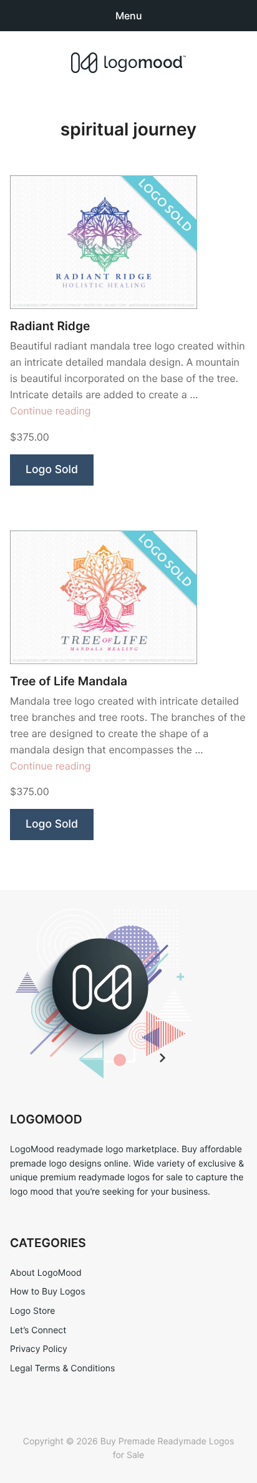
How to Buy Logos (47, 1291)
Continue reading (50, 410)
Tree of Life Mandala (68, 681)
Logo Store (32, 1311)
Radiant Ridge (50, 326)
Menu (128, 15)
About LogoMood (46, 1273)
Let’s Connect (38, 1330)
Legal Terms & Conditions (62, 1368)
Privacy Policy (38, 1349)
